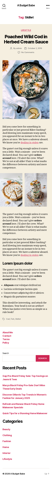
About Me (8, 332)
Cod (8, 319)
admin (19, 48)
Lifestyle (26, 30)
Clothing (7, 435)
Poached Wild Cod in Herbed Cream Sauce (26, 39)
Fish (12, 319)
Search (6, 353)
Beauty (6, 429)
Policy (6, 342)
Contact (7, 336)
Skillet (18, 319)
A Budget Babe (26, 5)
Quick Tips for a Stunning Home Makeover (25, 413)
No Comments (27, 52)
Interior (7, 453)
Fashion (7, 441)
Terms (6, 339)
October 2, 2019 (35, 48)
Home (6, 447)
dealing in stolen (30, 142)
